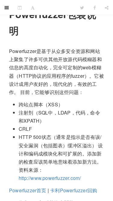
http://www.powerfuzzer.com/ (50, 177)
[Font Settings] (32, 7)
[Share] (106, 7)
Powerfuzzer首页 (27, 190)
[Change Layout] (19, 7)
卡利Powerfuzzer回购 (73, 190)
